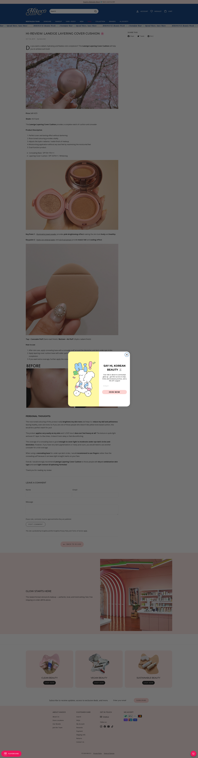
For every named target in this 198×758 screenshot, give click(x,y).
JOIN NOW (114, 392)
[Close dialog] (127, 355)
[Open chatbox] (193, 754)
